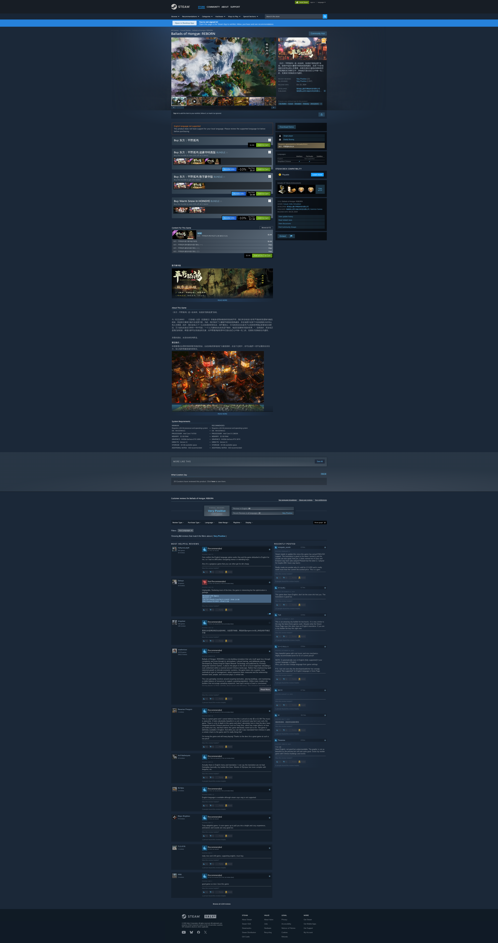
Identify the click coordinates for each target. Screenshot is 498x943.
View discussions (285, 224)
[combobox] (294, 16)
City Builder (282, 104)
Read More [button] (265, 689)
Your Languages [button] (184, 530)
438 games (181, 624)
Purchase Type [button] (193, 522)
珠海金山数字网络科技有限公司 (308, 89)
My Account (308, 932)
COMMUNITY (213, 7)
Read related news (285, 220)
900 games (181, 550)
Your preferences (321, 500)
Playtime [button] (236, 522)
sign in (312, 2)
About (225, 7)
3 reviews (181, 790)
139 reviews (182, 626)
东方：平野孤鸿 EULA (286, 146)
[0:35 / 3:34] (223, 66)
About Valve (268, 920)
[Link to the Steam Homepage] (180, 9)
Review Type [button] (177, 522)
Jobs (266, 924)
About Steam (247, 920)
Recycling (268, 932)
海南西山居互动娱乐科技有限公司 (309, 91)
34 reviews (181, 758)
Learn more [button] (317, 175)
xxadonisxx (182, 650)
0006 (180, 875)
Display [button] (248, 522)
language (321, 2)
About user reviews (306, 500)
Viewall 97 (320, 189)
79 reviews (181, 819)
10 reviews (181, 585)
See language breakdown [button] (288, 500)
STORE (201, 7)
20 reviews (181, 552)
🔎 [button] (269, 271)
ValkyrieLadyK (183, 548)
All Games (175, 30)
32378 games (182, 652)
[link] (247, 169)
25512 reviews (182, 654)
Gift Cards (246, 937)
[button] (175, 16)
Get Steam (308, 920)
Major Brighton (184, 816)
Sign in (175, 113)
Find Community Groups (287, 227)
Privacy (284, 920)
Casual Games (185, 30)
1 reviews (181, 712)
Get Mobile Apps (310, 924)
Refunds (285, 937)
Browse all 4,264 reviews (222, 904)
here (213, 481)
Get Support (308, 928)
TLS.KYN (181, 846)
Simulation (298, 104)
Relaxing (306, 104)
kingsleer (181, 621)
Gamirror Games (316, 209)
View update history (286, 217)
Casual (290, 104)
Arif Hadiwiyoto (184, 755)
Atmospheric (315, 104)
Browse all (266, 228)
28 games (181, 583)
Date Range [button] (223, 522)
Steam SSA (246, 924)
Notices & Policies (288, 928)
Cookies (285, 932)
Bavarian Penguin (185, 709)
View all (323, 474)
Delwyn (181, 581)
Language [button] (209, 522)
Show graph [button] (318, 523)
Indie (291, 204)
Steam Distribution (249, 932)
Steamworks (246, 928)
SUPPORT (235, 7)
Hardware (267, 928)
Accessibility (286, 924)
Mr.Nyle (181, 788)
